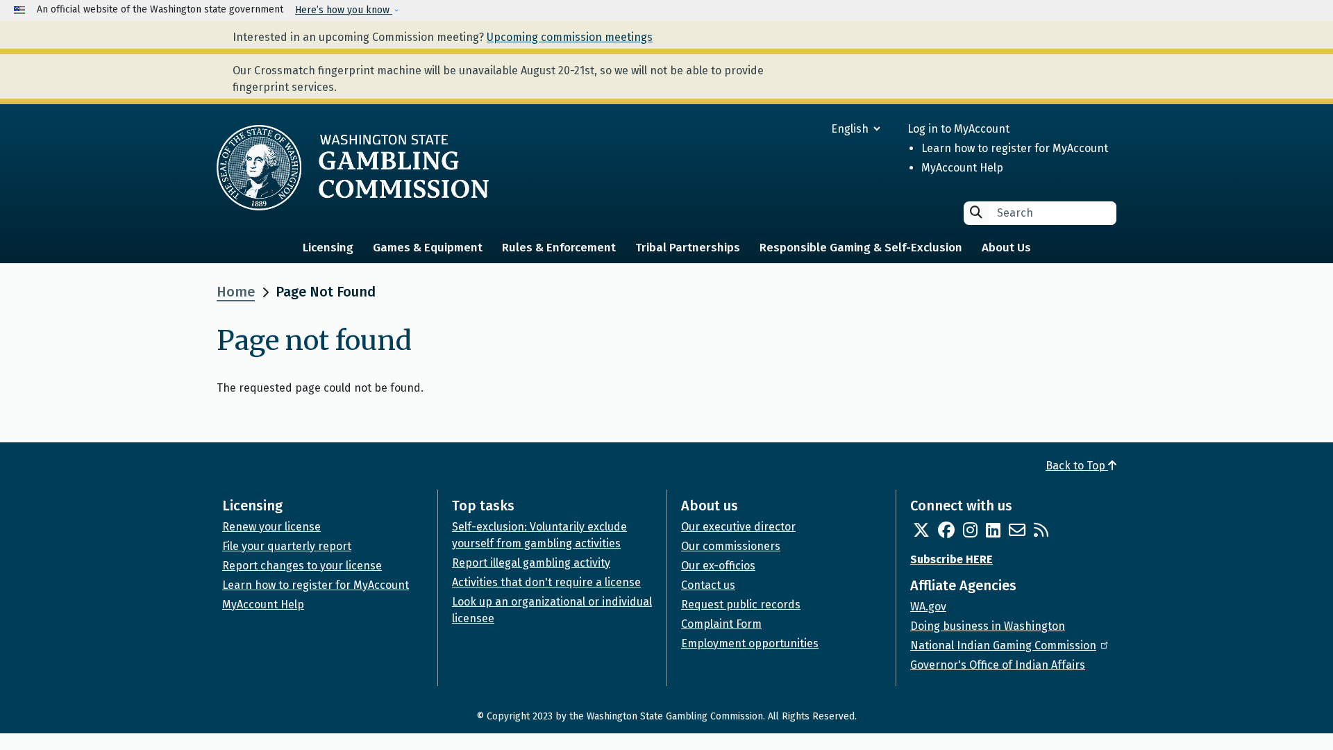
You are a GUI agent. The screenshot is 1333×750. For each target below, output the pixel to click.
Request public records (740, 604)
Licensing (328, 247)
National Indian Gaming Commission (1003, 645)
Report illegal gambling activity (531, 562)
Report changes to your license (302, 565)
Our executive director (738, 526)
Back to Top (1077, 465)
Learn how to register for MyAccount (1014, 148)
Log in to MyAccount (958, 128)
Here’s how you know (343, 10)
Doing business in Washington (987, 626)
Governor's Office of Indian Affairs (997, 665)
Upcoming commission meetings (570, 37)
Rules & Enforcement (559, 247)
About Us (1006, 247)
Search (976, 212)
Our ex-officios (718, 565)
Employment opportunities (750, 643)
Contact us (708, 585)
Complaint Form (721, 624)
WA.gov (928, 606)
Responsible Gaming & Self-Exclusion (861, 247)
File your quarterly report (286, 546)
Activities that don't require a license (546, 582)
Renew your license (271, 526)
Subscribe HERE (951, 559)
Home (236, 291)
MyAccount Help (962, 167)
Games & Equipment (428, 247)
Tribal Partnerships (687, 247)
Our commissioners (730, 546)
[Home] (352, 167)
